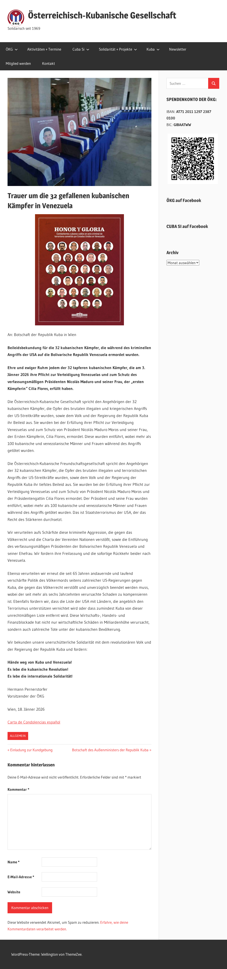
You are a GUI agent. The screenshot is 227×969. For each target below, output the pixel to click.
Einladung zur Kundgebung (31, 750)
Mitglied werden (18, 63)
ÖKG (9, 49)
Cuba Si (78, 49)
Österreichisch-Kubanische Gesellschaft (102, 15)
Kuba (151, 49)
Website (14, 892)
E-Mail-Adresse (21, 876)
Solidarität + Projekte (115, 49)
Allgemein (18, 736)
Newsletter (177, 49)
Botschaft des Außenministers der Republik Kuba (110, 750)
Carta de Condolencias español (34, 722)
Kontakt (48, 63)
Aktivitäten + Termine (44, 49)
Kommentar (18, 789)
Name (14, 862)
